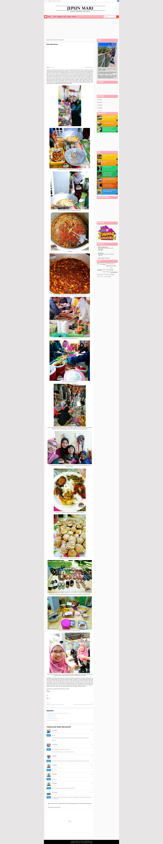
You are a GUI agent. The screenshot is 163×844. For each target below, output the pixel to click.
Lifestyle (99, 270)
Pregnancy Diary (107, 274)
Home (45, 16)
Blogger (91, 842)
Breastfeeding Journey (110, 263)
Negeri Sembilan (106, 271)
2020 (99, 105)
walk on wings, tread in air (104, 258)
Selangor (101, 276)
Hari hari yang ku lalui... (103, 247)
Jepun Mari (51, 67)
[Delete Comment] (91, 730)
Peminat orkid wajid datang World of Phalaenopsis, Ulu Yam (109, 117)
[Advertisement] (81, 28)
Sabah (98, 276)
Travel (64, 16)
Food (55, 16)
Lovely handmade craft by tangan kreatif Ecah (55, 704)
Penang (98, 274)
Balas (48, 735)
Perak (102, 274)
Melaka (104, 269)
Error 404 (74, 16)
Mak (52, 39)
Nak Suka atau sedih (52, 714)
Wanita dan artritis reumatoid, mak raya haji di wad (58, 713)
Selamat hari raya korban (53, 718)
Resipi (112, 274)
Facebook (118, 1)
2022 (99, 99)
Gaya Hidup (113, 265)
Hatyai (111, 267)
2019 (99, 107)
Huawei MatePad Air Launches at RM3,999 (106, 254)
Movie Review (110, 269)
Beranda (48, 39)
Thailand (105, 276)
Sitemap (69, 16)
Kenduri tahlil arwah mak (53, 720)
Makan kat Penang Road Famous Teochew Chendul (83, 704)
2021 (99, 102)
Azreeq (103, 264)
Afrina (98, 263)
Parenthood (59, 16)
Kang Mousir (78, 842)
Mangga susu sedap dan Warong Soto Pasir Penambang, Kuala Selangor (109, 129)
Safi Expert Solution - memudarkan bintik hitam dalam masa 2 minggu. (108, 185)
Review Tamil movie (107, 166)
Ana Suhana (100, 253)
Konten (49, 16)
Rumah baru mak (51, 716)
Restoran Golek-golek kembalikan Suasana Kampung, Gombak (108, 174)
